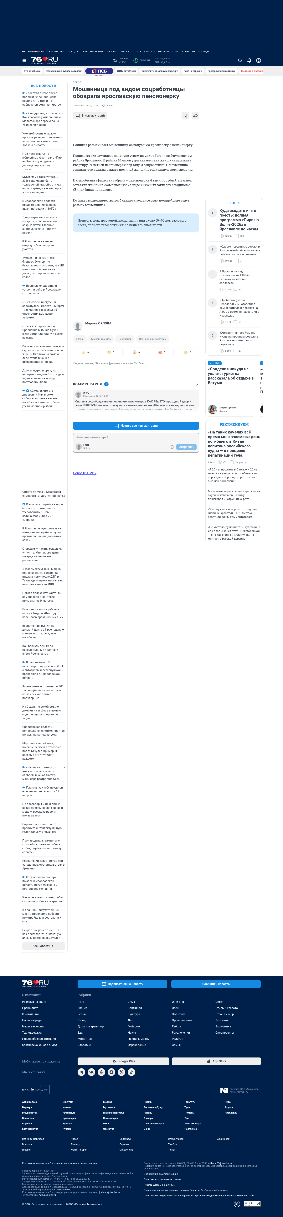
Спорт (219, 1002)
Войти (86, 448)
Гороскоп (126, 51)
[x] (121, 1072)
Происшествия (182, 1020)
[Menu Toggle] (24, 60)
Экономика (223, 1026)
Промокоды (200, 51)
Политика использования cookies (162, 1179)
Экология (222, 1020)
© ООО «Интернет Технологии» (84, 1204)
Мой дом (134, 1026)
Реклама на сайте (34, 1002)
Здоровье (84, 1045)
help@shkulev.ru (47, 1195)
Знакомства (55, 51)
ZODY (175, 51)
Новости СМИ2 (84, 473)
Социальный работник (152, 339)
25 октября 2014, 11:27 (85, 105)
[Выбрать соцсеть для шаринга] (195, 115)
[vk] (91, 1072)
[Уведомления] (249, 60)
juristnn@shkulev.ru (109, 1192)
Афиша (111, 51)
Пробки (163, 51)
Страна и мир (224, 1014)
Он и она (178, 1002)
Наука (132, 1032)
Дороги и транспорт (91, 1026)
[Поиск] (240, 60)
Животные (85, 1039)
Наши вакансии (33, 1026)
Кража (80, 339)
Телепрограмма (92, 51)
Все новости (43, 85)
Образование (137, 1045)
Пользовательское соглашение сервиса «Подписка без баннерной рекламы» (186, 1190)
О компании (30, 1014)
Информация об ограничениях (161, 1174)
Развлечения (181, 1032)
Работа (176, 1026)
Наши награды (32, 1020)
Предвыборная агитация (39, 1039)
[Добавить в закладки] (185, 115)
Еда (80, 1032)
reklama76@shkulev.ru (220, 1163)
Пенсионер (124, 339)
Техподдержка (32, 1032)
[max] (111, 1072)
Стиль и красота (226, 1008)
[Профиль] (258, 60)
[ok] (101, 1072)
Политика (178, 1014)
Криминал (135, 1008)
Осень (176, 1008)
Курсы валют (145, 51)
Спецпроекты (224, 1032)
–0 (194, 416)
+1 (184, 416)
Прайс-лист (30, 1008)
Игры (185, 51)
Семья (176, 1045)
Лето (131, 1020)
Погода (73, 51)
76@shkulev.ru (63, 1189)
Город (81, 1020)
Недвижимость (33, 51)
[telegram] (81, 1072)
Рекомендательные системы (159, 1184)
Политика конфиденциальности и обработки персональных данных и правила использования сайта (199, 1195)
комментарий (93, 115)
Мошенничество (101, 339)
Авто (81, 1002)
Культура (134, 1014)
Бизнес (82, 1008)
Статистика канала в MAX (40, 1045)
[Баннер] (99, 71)
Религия (177, 1039)
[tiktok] (131, 1072)
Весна (82, 1014)
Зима (131, 1002)
